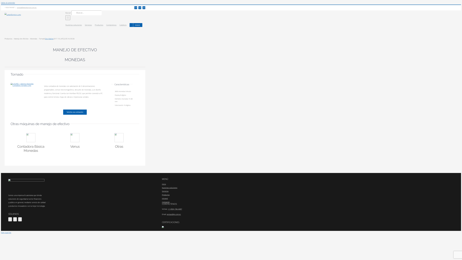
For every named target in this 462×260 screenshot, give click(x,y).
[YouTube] (15, 219)
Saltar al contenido (8, 3)
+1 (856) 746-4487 (175, 209)
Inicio (164, 184)
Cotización (166, 202)
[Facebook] (10, 219)
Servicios (165, 191)
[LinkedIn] (20, 219)
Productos (166, 195)
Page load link (6, 232)
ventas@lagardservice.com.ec (27, 7)
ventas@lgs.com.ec (174, 214)
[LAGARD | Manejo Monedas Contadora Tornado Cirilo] (25, 84)
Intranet (165, 198)
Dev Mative (49, 39)
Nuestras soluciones (169, 188)
